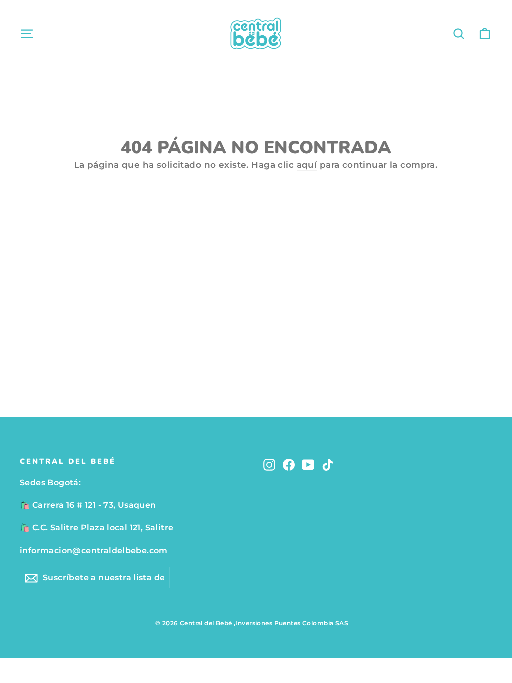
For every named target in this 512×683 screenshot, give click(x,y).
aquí (307, 165)
